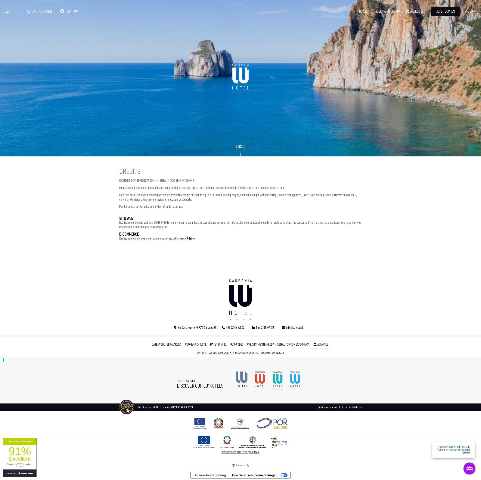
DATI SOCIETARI (278, 353)
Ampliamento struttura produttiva (240, 452)
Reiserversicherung (388, 11)
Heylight (365, 11)
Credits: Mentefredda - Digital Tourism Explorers (278, 344)
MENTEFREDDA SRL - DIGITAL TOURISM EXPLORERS (162, 180)
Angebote (416, 11)
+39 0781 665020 (41, 11)
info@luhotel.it (294, 327)
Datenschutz (218, 344)
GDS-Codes (237, 344)
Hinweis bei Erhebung (210, 475)
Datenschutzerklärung (167, 344)
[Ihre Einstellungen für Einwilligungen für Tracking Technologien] (3, 360)
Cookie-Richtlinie (195, 344)
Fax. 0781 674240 (265, 327)
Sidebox (190, 238)
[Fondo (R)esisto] (240, 422)
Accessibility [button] (242, 465)
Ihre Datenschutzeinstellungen (255, 475)
